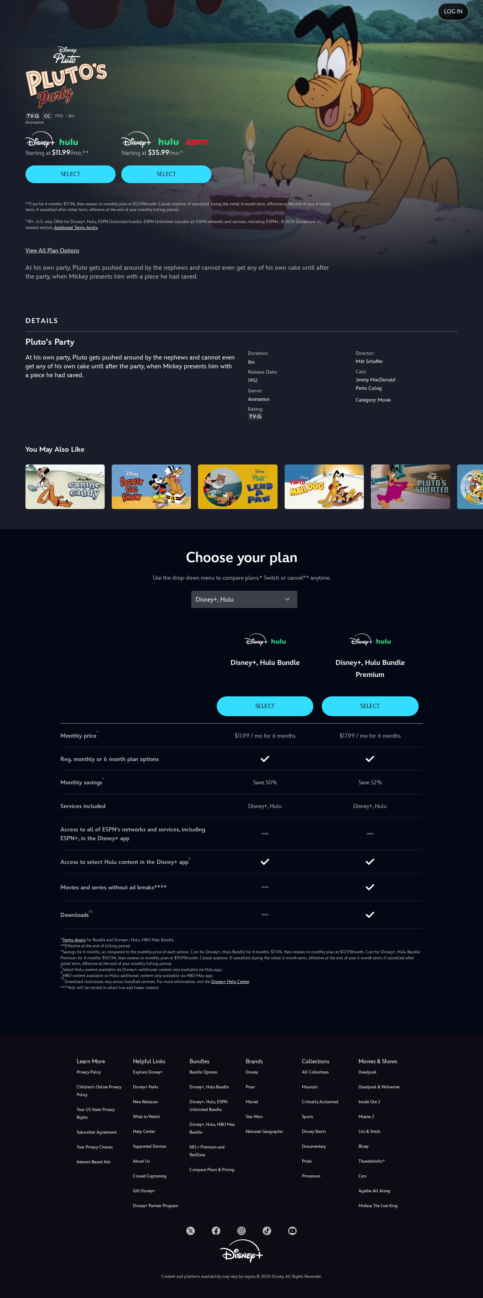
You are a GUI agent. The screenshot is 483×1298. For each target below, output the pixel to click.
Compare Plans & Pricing (212, 1169)
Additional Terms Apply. (76, 227)
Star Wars (254, 1116)
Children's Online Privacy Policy (99, 1090)
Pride (307, 1161)
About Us (141, 1161)
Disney (252, 1072)
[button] (157, 1061)
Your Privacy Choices (95, 1147)
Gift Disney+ (144, 1190)
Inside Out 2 (369, 1101)
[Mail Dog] (324, 486)
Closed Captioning (150, 1176)
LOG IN (453, 11)
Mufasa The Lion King (378, 1205)
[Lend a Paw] (237, 486)
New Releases (145, 1101)
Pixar (250, 1086)
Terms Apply (74, 939)
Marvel (252, 1101)
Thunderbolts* (372, 1161)
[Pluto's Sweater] (410, 486)
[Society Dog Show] (151, 486)
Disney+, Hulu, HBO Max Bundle (212, 1128)
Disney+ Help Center (230, 981)
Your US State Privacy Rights (96, 1113)
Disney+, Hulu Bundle (209, 1086)
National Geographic (264, 1131)
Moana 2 (366, 1116)
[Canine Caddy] (65, 486)
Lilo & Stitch (369, 1131)
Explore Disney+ (148, 1072)
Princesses (311, 1176)
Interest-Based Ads (94, 1161)
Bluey (363, 1146)
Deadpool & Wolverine (379, 1086)
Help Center (144, 1131)
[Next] (469, 486)
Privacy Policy (89, 1072)
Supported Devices (150, 1146)
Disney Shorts (314, 1131)
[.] (190, 1231)
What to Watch (146, 1116)
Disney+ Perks (145, 1086)
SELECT (70, 174)
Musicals (310, 1086)
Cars (363, 1176)
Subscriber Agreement (97, 1132)
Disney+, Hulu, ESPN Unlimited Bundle (208, 1105)
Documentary (314, 1146)
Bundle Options (203, 1072)
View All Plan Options (52, 250)
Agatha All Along (374, 1190)
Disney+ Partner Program (155, 1205)
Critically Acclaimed (320, 1101)
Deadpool (368, 1072)
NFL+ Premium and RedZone (207, 1151)
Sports (307, 1116)
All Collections (315, 1072)
